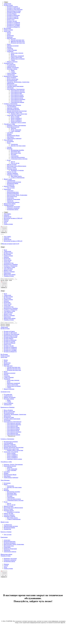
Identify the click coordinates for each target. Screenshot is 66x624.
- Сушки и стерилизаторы (17, 177)
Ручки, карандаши (12, 468)
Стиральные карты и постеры (15, 500)
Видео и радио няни (12, 79)
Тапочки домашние (12, 173)
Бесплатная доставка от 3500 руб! (13, 218)
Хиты (5, 222)
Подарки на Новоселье (13, 15)
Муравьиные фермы (12, 183)
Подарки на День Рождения (14, 9)
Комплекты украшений (13, 383)
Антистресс (10, 190)
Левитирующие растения (14, 182)
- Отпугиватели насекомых (17, 99)
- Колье (12, 54)
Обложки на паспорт (13, 45)
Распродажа (7, 258)
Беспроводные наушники (14, 105)
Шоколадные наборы (9, 203)
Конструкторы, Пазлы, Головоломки (17, 195)
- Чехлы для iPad (14, 116)
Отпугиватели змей (12, 426)
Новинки (6, 219)
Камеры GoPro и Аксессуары (15, 450)
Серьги (9, 387)
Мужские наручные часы (14, 370)
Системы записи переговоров (15, 86)
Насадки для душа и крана (14, 487)
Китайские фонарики (13, 193)
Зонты (9, 34)
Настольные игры (12, 196)
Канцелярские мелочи (13, 127)
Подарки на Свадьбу (12, 16)
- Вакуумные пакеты (16, 176)
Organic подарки (8, 29)
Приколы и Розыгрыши (13, 199)
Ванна (9, 142)
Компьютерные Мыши (13, 135)
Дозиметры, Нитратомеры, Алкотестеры (18, 82)
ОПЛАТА (6, 215)
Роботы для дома (11, 171)
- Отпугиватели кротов (16, 98)
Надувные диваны (12, 69)
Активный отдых (8, 63)
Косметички (10, 35)
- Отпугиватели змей (16, 93)
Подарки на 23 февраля (13, 24)
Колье (8, 381)
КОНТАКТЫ (7, 216)
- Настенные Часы (15, 151)
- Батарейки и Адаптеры (17, 170)
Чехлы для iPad (11, 453)
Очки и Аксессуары (12, 384)
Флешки (9, 134)
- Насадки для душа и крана (18, 145)
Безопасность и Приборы (11, 76)
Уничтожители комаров (13, 434)
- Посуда (12, 161)
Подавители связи (12, 85)
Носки (9, 44)
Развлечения (7, 189)
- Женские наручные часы (17, 41)
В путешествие (11, 64)
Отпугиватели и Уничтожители (16, 89)
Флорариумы (10, 185)
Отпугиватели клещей (13, 427)
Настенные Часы (11, 493)
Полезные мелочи (12, 169)
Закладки (9, 467)
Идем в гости (10, 19)
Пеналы (9, 47)
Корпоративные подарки (14, 11)
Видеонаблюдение (12, 80)
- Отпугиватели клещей (16, 95)
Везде (5, 250)
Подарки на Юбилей (12, 18)
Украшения (10, 51)
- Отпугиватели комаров (17, 96)
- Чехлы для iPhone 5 (16, 119)
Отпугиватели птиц (12, 433)
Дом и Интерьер (8, 140)
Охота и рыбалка (11, 73)
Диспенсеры (10, 486)
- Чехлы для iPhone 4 (16, 118)
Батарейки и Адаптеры (13, 512)
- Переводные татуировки (17, 58)
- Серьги (12, 60)
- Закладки (13, 128)
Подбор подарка (8, 5)
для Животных (11, 180)
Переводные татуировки (14, 386)
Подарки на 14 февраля (13, 22)
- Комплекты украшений (17, 56)
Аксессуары (7, 31)
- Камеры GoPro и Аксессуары (18, 113)
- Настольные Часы (15, 153)
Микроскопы (10, 83)
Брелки (9, 32)
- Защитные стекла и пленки (18, 122)
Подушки (9, 496)
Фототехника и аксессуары (14, 112)
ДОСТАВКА (7, 214)
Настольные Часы (12, 494)
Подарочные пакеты (12, 209)
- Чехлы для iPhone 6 (16, 121)
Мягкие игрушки (11, 164)
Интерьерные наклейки (13, 491)
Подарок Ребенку (12, 13)
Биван (8, 400)
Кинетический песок (13, 192)
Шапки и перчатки (12, 61)
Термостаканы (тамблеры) (14, 138)
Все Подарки (7, 28)
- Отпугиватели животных (17, 92)
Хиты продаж (7, 260)
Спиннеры (10, 48)
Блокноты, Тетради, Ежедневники (16, 125)
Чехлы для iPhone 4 (12, 454)
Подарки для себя (12, 21)
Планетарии (10, 198)
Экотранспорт (11, 74)
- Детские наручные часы (17, 40)
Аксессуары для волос (13, 380)
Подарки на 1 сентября (13, 25)
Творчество (10, 200)
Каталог (5, 325)
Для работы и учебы (9, 124)
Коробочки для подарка (13, 206)
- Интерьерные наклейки (17, 150)
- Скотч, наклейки (15, 131)
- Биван (12, 70)
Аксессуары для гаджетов (14, 115)
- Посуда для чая (14, 163)
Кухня (8, 160)
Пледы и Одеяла (11, 167)
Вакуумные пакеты (12, 517)
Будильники (10, 141)
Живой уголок (8, 179)
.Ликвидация (7, 3)
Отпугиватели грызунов (14, 423)
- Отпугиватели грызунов (17, 90)
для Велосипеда (11, 66)
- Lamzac (12, 71)
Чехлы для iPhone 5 (12, 456)
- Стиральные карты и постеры (18, 158)
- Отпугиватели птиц (16, 100)
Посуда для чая (11, 504)
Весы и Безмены (11, 77)
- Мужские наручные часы (17, 42)
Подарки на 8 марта (12, 6)
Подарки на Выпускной (13, 12)
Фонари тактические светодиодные (17, 111)
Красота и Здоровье (9, 186)
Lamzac (9, 401)
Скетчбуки (10, 132)
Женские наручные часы (14, 368)
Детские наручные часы (13, 367)
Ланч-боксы (10, 137)
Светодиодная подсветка (14, 499)
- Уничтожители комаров (17, 102)
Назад (6, 2)
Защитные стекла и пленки (14, 459)
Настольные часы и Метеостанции (16, 166)
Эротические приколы (13, 202)
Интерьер (9, 148)
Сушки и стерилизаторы (14, 519)
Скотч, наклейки (11, 470)
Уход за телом (11, 187)
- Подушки (13, 154)
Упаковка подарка (9, 205)
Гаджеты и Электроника (10, 103)
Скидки (6, 221)
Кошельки (10, 37)
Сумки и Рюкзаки (12, 50)
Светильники (10, 497)
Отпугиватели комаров (13, 429)
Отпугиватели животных (14, 424)
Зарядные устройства (13, 108)
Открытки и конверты (13, 208)
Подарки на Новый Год (13, 27)
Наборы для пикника (13, 67)
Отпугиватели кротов (13, 430)
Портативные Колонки (13, 109)
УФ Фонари (10, 87)
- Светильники (14, 156)
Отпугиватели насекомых (14, 431)
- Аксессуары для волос (16, 53)
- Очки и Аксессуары (16, 57)
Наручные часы (11, 38)
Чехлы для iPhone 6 (12, 457)
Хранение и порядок (12, 174)
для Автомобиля (11, 106)
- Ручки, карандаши (15, 129)
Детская (9, 147)
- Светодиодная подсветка (17, 157)
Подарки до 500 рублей (13, 8)
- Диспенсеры (14, 144)
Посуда (9, 503)
